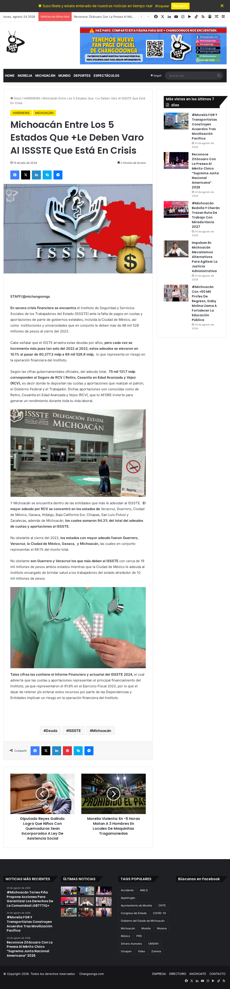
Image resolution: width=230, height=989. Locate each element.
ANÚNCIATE (197, 974)
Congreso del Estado (134, 913)
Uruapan (126, 951)
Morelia (146, 928)
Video (141, 951)
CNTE (162, 905)
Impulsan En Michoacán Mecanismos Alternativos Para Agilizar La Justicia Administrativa (204, 256)
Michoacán (101, 730)
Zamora (156, 951)
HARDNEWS (32, 98)
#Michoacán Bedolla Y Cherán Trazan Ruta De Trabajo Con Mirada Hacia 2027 (206, 215)
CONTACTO (217, 974)
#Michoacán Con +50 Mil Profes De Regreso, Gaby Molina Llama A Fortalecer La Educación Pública (204, 303)
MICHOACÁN (45, 75)
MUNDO (64, 75)
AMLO (144, 890)
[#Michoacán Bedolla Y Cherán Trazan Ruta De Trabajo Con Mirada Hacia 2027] (176, 209)
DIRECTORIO (177, 974)
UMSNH (153, 943)
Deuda (51, 730)
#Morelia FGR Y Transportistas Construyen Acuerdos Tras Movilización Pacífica (204, 127)
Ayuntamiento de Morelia (136, 905)
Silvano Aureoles (131, 943)
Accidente (127, 890)
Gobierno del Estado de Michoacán (143, 920)
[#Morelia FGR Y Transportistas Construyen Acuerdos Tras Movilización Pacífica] (176, 121)
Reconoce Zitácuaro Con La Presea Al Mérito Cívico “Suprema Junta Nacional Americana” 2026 (205, 171)
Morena (162, 928)
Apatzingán (128, 897)
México (125, 936)
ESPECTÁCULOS (106, 75)
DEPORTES (82, 75)
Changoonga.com (91, 974)
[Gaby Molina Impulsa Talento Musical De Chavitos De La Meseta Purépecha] (104, 912)
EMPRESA (159, 974)
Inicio (17, 98)
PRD (139, 936)
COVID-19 (159, 913)
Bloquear (162, 6)
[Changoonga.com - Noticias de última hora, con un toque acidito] (14, 42)
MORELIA (25, 75)
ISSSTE (75, 730)
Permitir (180, 6)
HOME (10, 75)
